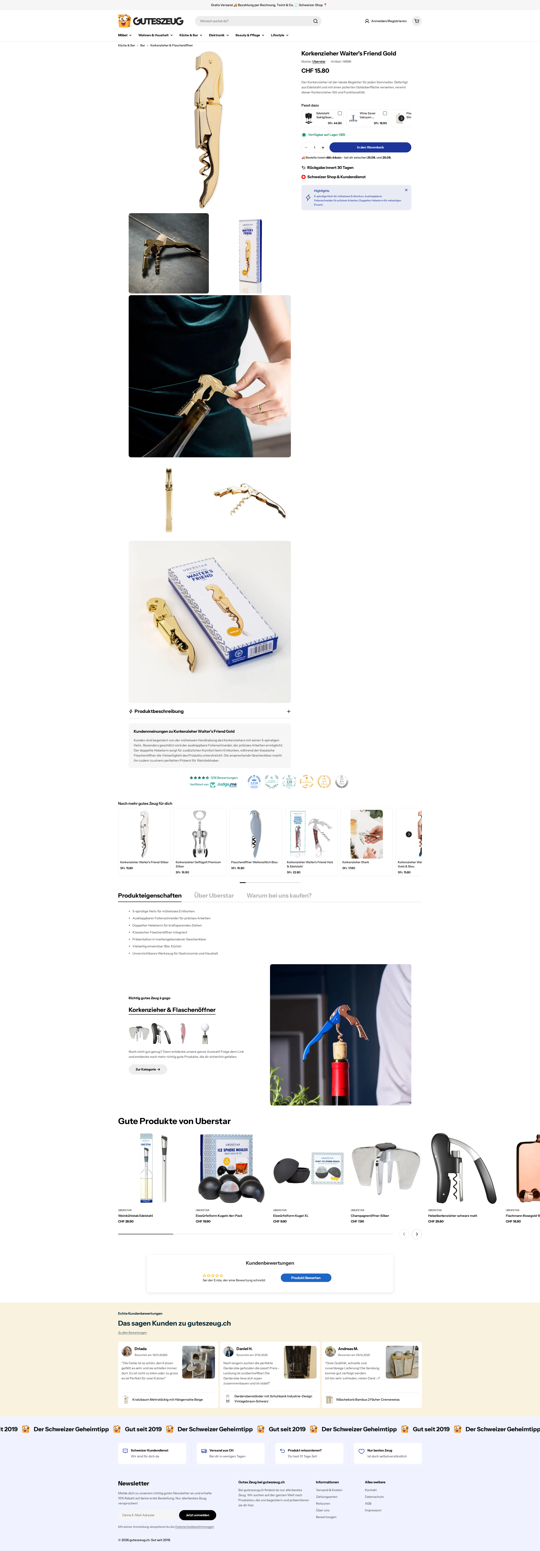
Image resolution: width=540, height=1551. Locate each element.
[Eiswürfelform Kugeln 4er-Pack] (231, 1168)
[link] (309, 118)
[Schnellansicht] (183, 1142)
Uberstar (318, 61)
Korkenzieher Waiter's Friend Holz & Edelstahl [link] (310, 864)
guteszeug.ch (139, 1540)
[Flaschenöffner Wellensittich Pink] (183, 1033)
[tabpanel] (270, 932)
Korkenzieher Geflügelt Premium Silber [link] (198, 864)
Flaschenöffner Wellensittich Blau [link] (254, 862)
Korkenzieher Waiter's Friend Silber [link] (144, 862)
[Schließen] (406, 190)
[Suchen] (315, 21)
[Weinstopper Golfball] (205, 1033)
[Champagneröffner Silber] (139, 1033)
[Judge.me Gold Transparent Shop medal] (306, 781)
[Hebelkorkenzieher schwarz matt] (161, 1033)
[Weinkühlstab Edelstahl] (153, 1168)
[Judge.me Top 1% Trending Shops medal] (324, 781)
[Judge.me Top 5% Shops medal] (341, 781)
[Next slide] (417, 1234)
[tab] (150, 896)
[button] (401, 118)
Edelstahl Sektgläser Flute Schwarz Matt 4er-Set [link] (326, 115)
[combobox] (258, 21)
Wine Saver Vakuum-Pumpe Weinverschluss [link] (370, 115)
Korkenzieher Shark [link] (355, 862)
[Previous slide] (404, 1234)
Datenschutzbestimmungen (194, 1527)
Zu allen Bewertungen (132, 1332)
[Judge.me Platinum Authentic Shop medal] (271, 781)
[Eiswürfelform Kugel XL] (308, 1168)
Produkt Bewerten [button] (306, 1278)
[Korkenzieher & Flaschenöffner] (340, 1034)
